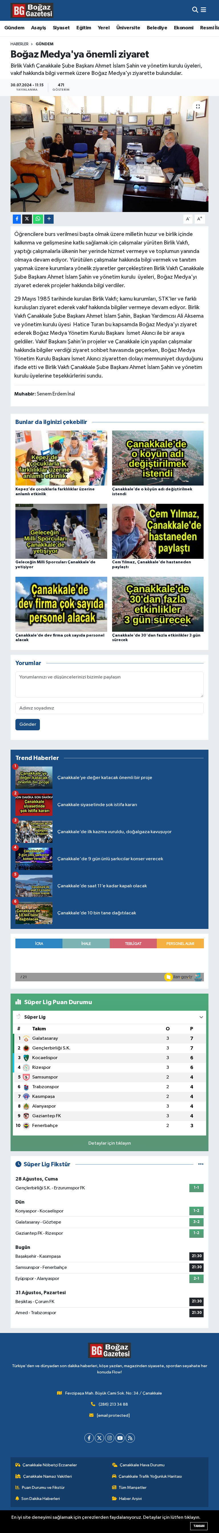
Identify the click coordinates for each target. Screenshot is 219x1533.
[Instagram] (109, 1438)
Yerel (104, 27)
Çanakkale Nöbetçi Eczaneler (50, 1465)
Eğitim (83, 27)
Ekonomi (184, 27)
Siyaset (61, 27)
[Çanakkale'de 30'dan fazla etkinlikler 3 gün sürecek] (158, 604)
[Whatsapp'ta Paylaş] (38, 219)
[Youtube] (120, 1438)
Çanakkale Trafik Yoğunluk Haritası (150, 1476)
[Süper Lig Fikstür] (201, 1164)
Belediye (157, 27)
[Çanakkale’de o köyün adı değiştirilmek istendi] (158, 458)
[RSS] (130, 1438)
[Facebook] (89, 1438)
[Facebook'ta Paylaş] (17, 219)
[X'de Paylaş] (27, 219)
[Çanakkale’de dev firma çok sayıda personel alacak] (61, 604)
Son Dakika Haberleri (40, 1499)
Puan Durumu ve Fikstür (43, 1487)
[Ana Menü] (203, 10)
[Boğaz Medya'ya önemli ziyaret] (110, 154)
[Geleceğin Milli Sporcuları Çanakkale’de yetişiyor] (61, 531)
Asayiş (38, 27)
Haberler (20, 44)
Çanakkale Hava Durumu (142, 1465)
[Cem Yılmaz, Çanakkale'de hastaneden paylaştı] (158, 531)
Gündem (14, 27)
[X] (99, 1438)
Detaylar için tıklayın (109, 1143)
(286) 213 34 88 (113, 1404)
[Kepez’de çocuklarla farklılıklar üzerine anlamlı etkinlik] (61, 458)
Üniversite (128, 27)
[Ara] (195, 10)
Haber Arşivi (130, 1499)
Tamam (198, 1526)
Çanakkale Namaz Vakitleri (47, 1476)
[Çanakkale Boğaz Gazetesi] (32, 10)
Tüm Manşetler (133, 1487)
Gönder (27, 724)
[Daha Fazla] (49, 219)
